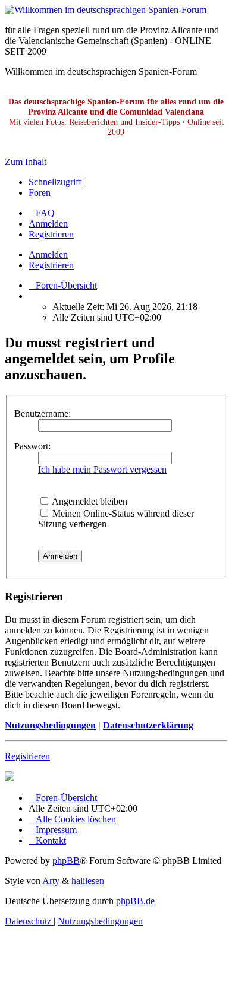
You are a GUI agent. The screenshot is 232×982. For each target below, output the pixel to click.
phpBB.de (135, 901)
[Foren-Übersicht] (105, 10)
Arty (50, 881)
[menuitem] (42, 213)
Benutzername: (42, 413)
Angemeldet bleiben (88, 501)
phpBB (66, 861)
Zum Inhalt (25, 162)
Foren (40, 193)
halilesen (87, 881)
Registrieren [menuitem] (51, 234)
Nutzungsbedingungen (50, 725)
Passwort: (32, 446)
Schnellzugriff (55, 182)
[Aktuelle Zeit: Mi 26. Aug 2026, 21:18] (32, 296)
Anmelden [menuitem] (48, 223)
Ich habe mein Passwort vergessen (102, 469)
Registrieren (51, 265)
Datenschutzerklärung (148, 725)
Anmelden (48, 254)
